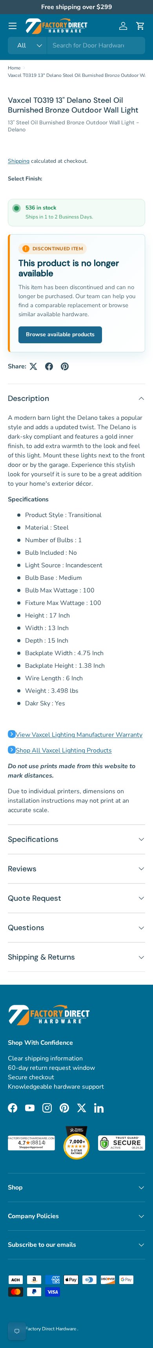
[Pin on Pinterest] (65, 366)
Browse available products (60, 334)
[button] (140, 26)
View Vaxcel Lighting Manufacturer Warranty (79, 734)
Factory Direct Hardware (51, 1329)
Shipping (18, 161)
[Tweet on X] (33, 366)
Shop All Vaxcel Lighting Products (64, 750)
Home (14, 68)
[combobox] (76, 45)
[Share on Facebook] (49, 366)
